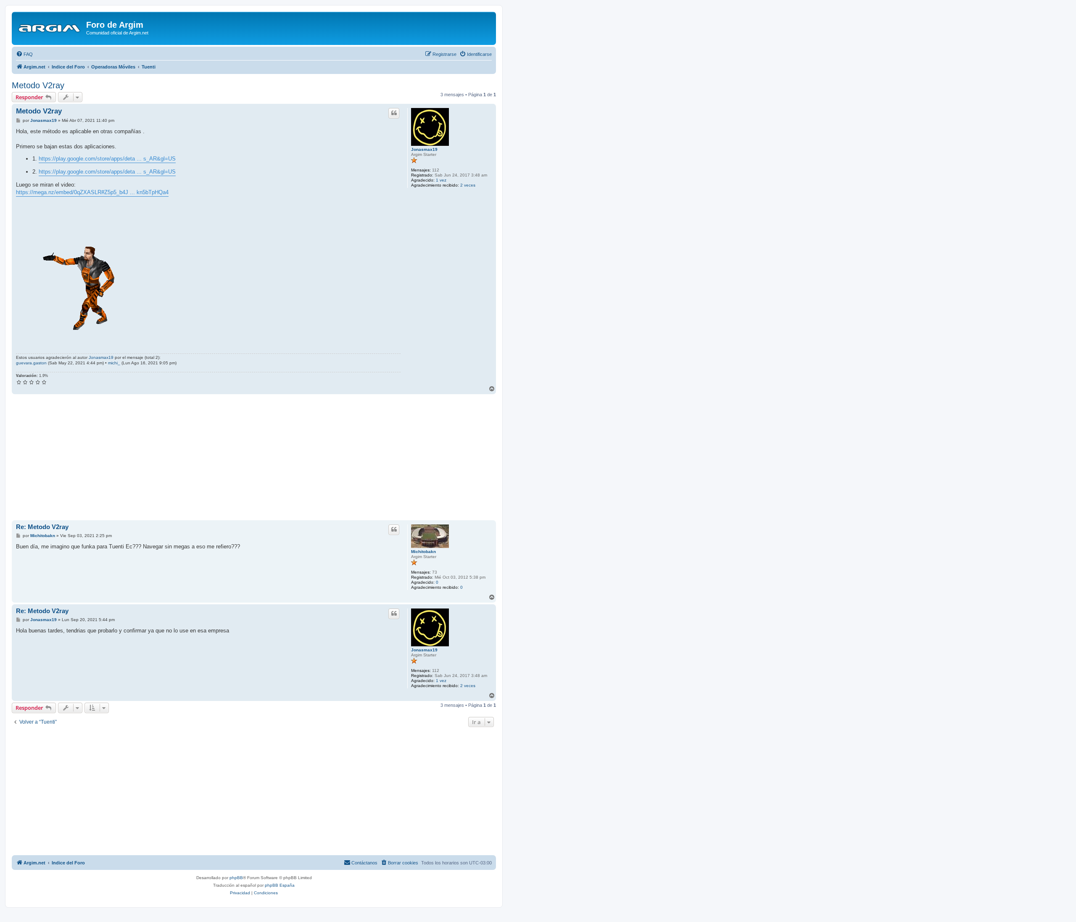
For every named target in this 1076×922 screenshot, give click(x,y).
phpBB (236, 877)
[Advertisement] (254, 457)
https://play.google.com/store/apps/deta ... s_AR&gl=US (107, 158)
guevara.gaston (31, 363)
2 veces (467, 185)
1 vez (441, 180)
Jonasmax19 (424, 149)
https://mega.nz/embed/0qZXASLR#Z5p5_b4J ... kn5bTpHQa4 (92, 192)
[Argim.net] (50, 27)
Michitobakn (423, 551)
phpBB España (280, 885)
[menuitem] (24, 54)
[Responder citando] (393, 113)
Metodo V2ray (38, 85)
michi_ (114, 363)
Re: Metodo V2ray (42, 526)
